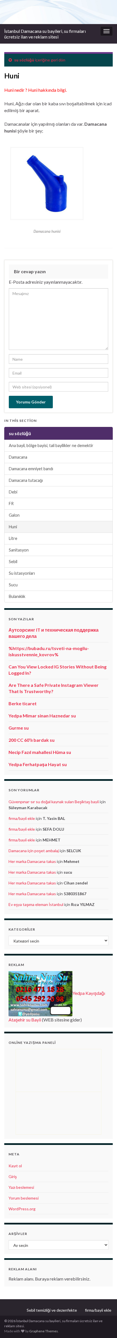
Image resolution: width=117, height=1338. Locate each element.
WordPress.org (22, 1208)
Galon (14, 515)
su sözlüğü (24, 59)
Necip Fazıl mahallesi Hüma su (40, 752)
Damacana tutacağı (26, 480)
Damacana (18, 457)
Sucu (13, 584)
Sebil (13, 561)
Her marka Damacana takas (32, 861)
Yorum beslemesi (24, 1198)
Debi (13, 492)
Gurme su (19, 727)
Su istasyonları (22, 573)
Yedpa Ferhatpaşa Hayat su (38, 764)
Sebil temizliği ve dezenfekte (52, 1310)
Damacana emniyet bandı (31, 468)
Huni (13, 526)
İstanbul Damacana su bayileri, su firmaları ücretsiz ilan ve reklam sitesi (45, 33)
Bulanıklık (17, 596)
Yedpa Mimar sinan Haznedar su (42, 715)
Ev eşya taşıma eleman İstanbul (36, 904)
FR (11, 503)
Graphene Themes (43, 1331)
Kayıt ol (15, 1165)
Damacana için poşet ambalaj (34, 850)
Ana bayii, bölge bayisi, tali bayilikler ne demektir (51, 445)
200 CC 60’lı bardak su (32, 740)
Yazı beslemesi (21, 1187)
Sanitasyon (19, 550)
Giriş (13, 1176)
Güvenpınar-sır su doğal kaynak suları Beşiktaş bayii (54, 801)
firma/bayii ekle (22, 818)
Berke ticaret (23, 703)
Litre (13, 538)
